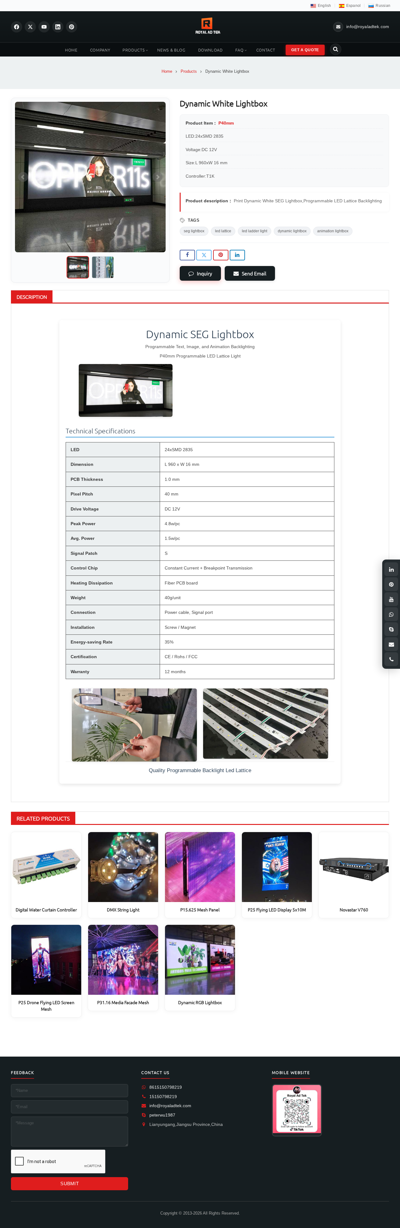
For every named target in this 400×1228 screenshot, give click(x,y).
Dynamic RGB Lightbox (200, 1002)
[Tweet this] (204, 255)
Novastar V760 (354, 909)
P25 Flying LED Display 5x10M (277, 909)
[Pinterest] (71, 26)
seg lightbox (194, 231)
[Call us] (391, 659)
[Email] (391, 644)
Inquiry (204, 273)
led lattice (223, 231)
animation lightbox (332, 231)
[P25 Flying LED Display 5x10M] (277, 867)
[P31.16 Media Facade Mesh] (123, 960)
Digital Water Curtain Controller (46, 909)
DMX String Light (123, 909)
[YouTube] (44, 26)
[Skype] (391, 629)
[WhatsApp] (391, 614)
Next (157, 177)
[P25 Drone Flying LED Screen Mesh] (46, 960)
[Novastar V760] (354, 867)
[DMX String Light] (123, 867)
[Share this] (187, 255)
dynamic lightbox (292, 231)
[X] (30, 26)
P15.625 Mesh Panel (200, 909)
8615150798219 (165, 1087)
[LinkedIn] (57, 26)
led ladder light (254, 231)
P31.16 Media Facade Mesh (123, 1002)
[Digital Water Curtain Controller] (46, 867)
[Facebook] (16, 26)
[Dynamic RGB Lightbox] (200, 960)
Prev (23, 177)
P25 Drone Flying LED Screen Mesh (46, 1005)
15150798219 (163, 1096)
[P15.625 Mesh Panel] (200, 867)
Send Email (254, 273)
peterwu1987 (162, 1114)
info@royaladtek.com (170, 1105)
